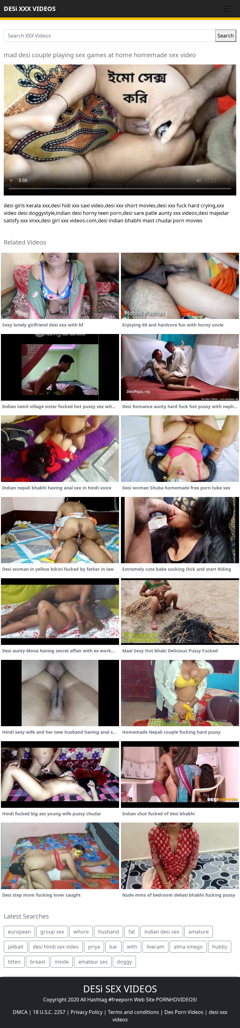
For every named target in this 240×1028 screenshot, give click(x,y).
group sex (52, 931)
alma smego (188, 946)
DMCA (20, 1012)
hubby (219, 946)
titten (14, 961)
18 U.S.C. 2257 (49, 1012)
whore (81, 931)
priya (94, 946)
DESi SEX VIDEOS (120, 988)
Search (226, 35)
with (132, 946)
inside (62, 961)
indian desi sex (161, 931)
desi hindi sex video (56, 946)
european (19, 931)
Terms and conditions (133, 1012)
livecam (155, 946)
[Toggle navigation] (227, 9)
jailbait (15, 946)
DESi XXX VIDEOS (30, 8)
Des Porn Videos (183, 1012)
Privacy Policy (86, 1012)
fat (131, 931)
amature (198, 931)
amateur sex (93, 961)
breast (37, 961)
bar (113, 946)
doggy (124, 961)
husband (108, 931)
